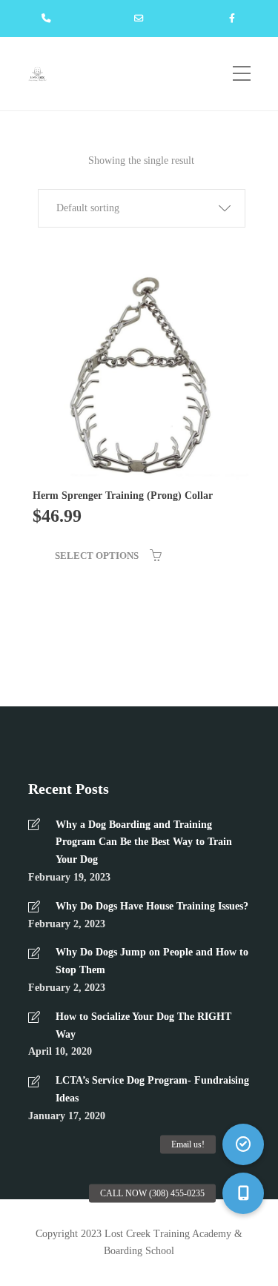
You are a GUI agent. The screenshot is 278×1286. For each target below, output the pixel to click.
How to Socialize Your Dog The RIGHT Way (143, 1025)
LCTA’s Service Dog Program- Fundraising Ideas (152, 1089)
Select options (97, 555)
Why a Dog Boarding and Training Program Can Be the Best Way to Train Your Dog (144, 842)
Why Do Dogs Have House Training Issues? (152, 906)
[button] (141, 208)
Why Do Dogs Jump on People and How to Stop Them (152, 961)
